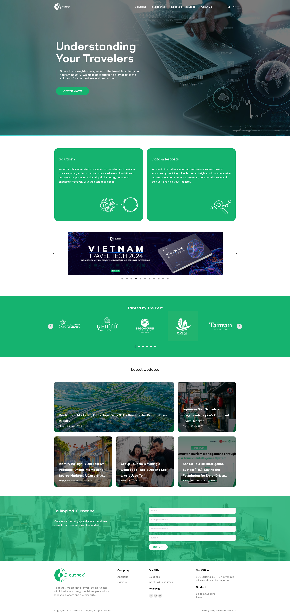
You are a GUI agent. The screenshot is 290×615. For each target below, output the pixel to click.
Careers (122, 582)
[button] (53, 253)
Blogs (61, 426)
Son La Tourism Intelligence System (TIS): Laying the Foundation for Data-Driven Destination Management (204, 470)
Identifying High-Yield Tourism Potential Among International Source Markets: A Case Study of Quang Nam (82, 470)
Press (199, 597)
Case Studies (71, 480)
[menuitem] (140, 7)
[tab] (122, 278)
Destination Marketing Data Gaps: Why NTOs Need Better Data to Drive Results (113, 418)
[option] (145, 253)
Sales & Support (205, 593)
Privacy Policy (209, 610)
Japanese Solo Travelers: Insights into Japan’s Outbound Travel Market (206, 415)
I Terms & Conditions (226, 610)
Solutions (67, 159)
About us (122, 576)
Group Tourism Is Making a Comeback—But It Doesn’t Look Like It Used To (145, 469)
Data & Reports (165, 159)
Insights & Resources (161, 582)
